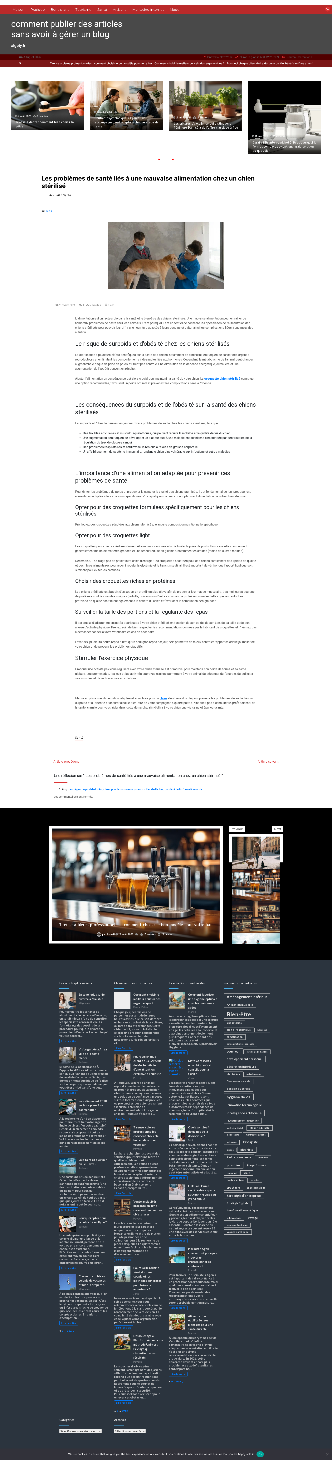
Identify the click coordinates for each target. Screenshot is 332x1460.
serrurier (255, 1180)
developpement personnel (244, 1059)
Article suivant (268, 761)
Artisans (119, 9)
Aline (49, 210)
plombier (233, 1165)
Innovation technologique (244, 1105)
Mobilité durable (260, 1127)
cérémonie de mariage (257, 1051)
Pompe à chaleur (256, 1165)
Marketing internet (148, 9)
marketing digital (235, 1128)
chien (163, 698)
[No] (327, 1454)
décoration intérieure (241, 1066)
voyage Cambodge (238, 1231)
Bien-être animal (234, 1023)
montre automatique (256, 1134)
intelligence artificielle (244, 1113)
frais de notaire (254, 1074)
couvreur (233, 1051)
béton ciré (262, 1030)
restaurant (232, 1173)
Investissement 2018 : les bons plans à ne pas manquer (93, 1105)
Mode (174, 9)
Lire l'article (123, 1048)
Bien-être (239, 1014)
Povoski (113, 934)
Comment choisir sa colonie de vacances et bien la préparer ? (92, 1280)
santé (246, 1172)
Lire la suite (68, 1041)
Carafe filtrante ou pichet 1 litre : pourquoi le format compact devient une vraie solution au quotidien (205, 146)
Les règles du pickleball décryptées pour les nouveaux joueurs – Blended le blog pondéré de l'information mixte (135, 789)
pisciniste (246, 1149)
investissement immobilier (243, 1120)
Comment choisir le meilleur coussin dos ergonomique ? (124, 63)
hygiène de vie (239, 1097)
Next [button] (277, 829)
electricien (233, 1074)
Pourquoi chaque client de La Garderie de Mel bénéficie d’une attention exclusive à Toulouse (219, 63)
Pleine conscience (239, 1157)
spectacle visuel (256, 1187)
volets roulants (234, 1218)
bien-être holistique (239, 1029)
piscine (230, 1150)
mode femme (233, 1134)
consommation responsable (240, 1044)
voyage (253, 1217)
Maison (19, 9)
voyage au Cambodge (237, 1225)
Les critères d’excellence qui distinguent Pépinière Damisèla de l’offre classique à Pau (127, 126)
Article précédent (66, 761)
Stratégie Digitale (237, 1203)
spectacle (233, 1187)
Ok (260, 1454)
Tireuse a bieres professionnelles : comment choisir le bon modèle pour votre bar (146, 1136)
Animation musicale (240, 1004)
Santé (102, 9)
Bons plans (60, 9)
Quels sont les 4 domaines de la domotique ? (198, 1132)
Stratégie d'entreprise (244, 1196)
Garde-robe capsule (238, 1081)
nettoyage (232, 1142)
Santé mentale (235, 1180)
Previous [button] (237, 829)
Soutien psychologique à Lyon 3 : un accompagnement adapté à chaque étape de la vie (48, 122)
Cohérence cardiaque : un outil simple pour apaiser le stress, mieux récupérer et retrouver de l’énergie (283, 146)
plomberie (263, 1157)
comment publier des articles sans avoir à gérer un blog (66, 29)
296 (69, 1331)
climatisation (234, 1036)
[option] (124, 63)
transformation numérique (242, 1210)
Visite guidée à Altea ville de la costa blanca (93, 1054)
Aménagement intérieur (247, 996)
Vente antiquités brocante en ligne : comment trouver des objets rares (136, 924)
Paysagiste (250, 1142)
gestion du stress (238, 1088)
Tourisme (83, 9)
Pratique (38, 9)
